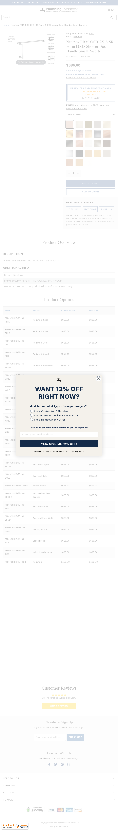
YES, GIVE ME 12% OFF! (59, 444)
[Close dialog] (98, 378)
